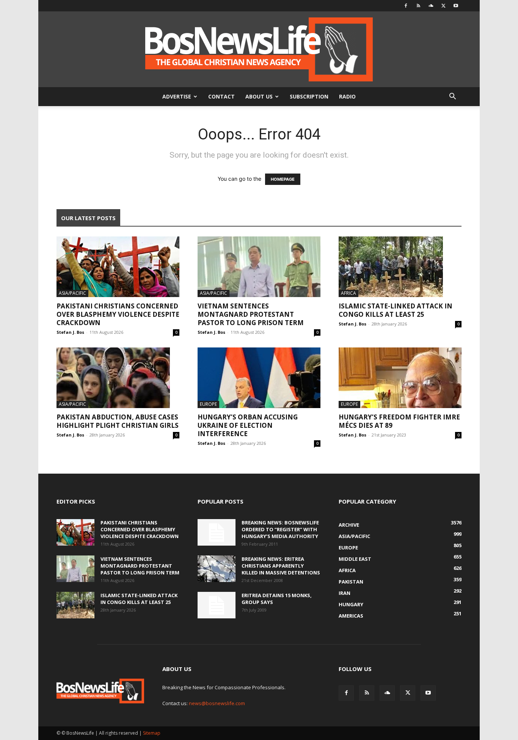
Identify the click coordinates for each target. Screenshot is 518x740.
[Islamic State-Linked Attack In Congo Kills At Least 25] (400, 266)
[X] (443, 5)
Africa (348, 293)
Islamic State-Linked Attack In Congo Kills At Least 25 (395, 310)
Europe (208, 404)
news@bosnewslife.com (217, 703)
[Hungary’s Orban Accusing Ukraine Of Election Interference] (259, 377)
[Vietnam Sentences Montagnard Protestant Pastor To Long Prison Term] (259, 266)
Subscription (309, 96)
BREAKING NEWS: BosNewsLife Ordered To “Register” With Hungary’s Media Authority (280, 529)
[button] (452, 97)
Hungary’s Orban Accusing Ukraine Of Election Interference (248, 425)
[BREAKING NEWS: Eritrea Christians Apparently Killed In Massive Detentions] (216, 568)
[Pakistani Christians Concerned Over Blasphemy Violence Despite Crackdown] (118, 266)
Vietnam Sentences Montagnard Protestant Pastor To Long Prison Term (251, 314)
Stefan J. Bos (70, 332)
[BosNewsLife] (259, 49)
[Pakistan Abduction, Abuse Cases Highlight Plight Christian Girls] (118, 377)
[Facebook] (405, 5)
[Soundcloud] (430, 5)
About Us (259, 96)
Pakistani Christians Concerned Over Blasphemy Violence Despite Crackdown (118, 314)
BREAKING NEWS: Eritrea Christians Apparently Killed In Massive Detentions (281, 565)
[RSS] (418, 5)
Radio (347, 96)
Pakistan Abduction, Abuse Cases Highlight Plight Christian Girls (118, 421)
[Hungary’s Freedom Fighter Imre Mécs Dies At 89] (400, 377)
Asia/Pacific (72, 293)
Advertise (176, 96)
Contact (221, 96)
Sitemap (151, 733)
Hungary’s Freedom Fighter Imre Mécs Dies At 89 (399, 421)
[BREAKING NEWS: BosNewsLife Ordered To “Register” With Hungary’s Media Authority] (216, 532)
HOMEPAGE (283, 179)
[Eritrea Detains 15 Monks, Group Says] (216, 605)
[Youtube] (455, 5)
